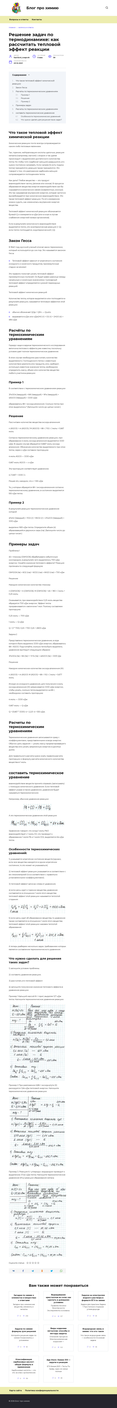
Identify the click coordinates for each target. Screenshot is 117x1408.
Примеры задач (23, 105)
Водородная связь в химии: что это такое (93, 1330)
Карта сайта (15, 1390)
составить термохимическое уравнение (35, 113)
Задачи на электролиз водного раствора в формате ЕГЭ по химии (93, 1297)
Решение (25, 98)
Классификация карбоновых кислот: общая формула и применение (23, 1363)
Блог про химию (42, 8)
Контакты (37, 19)
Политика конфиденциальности (41, 1390)
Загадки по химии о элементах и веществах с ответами (24, 1297)
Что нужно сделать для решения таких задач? (41, 120)
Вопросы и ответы (18, 19)
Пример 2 (25, 102)
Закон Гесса (21, 87)
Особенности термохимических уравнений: (41, 116)
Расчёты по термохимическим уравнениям (37, 91)
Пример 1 (25, 95)
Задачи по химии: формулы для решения (24, 1330)
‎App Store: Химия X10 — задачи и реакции (58, 1361)
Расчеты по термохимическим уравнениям (37, 109)
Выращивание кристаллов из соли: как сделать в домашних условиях (58, 1298)
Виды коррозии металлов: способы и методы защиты (58, 1330)
